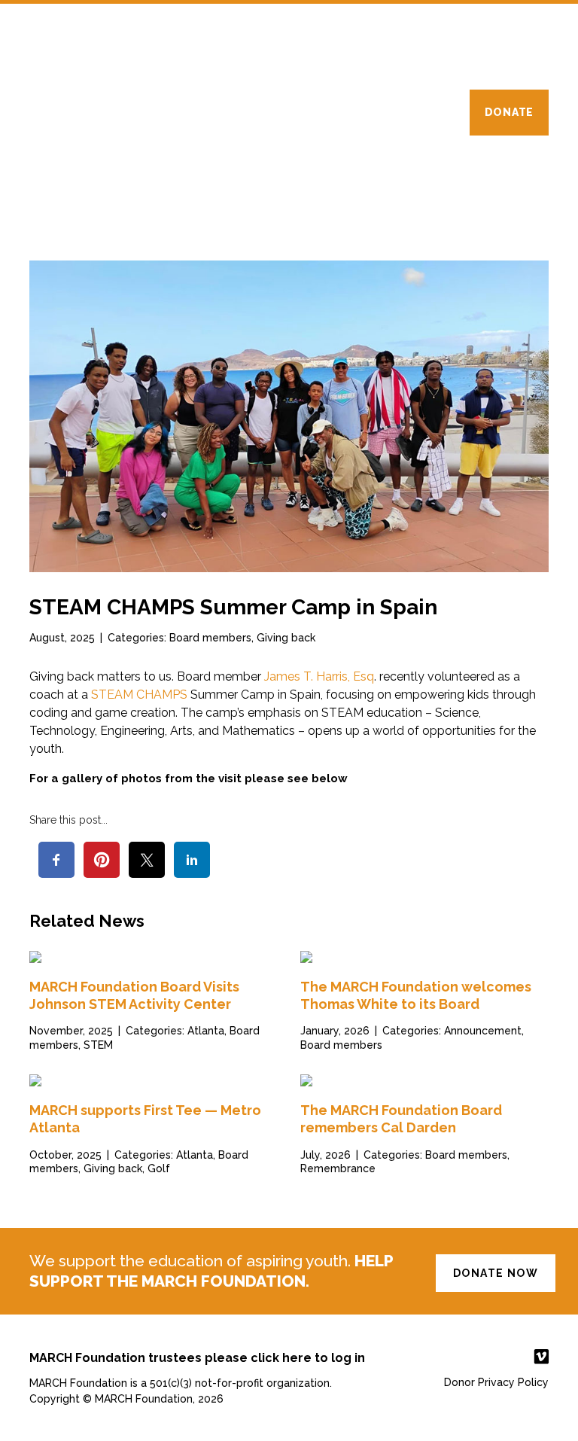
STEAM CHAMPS (139, 694)
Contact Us (417, 112)
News (331, 112)
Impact (262, 112)
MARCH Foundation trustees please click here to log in (197, 1358)
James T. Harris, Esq (319, 676)
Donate (509, 112)
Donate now (495, 1273)
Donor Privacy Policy (496, 1382)
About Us (181, 112)
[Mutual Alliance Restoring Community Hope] (93, 45)
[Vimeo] (532, 1356)
